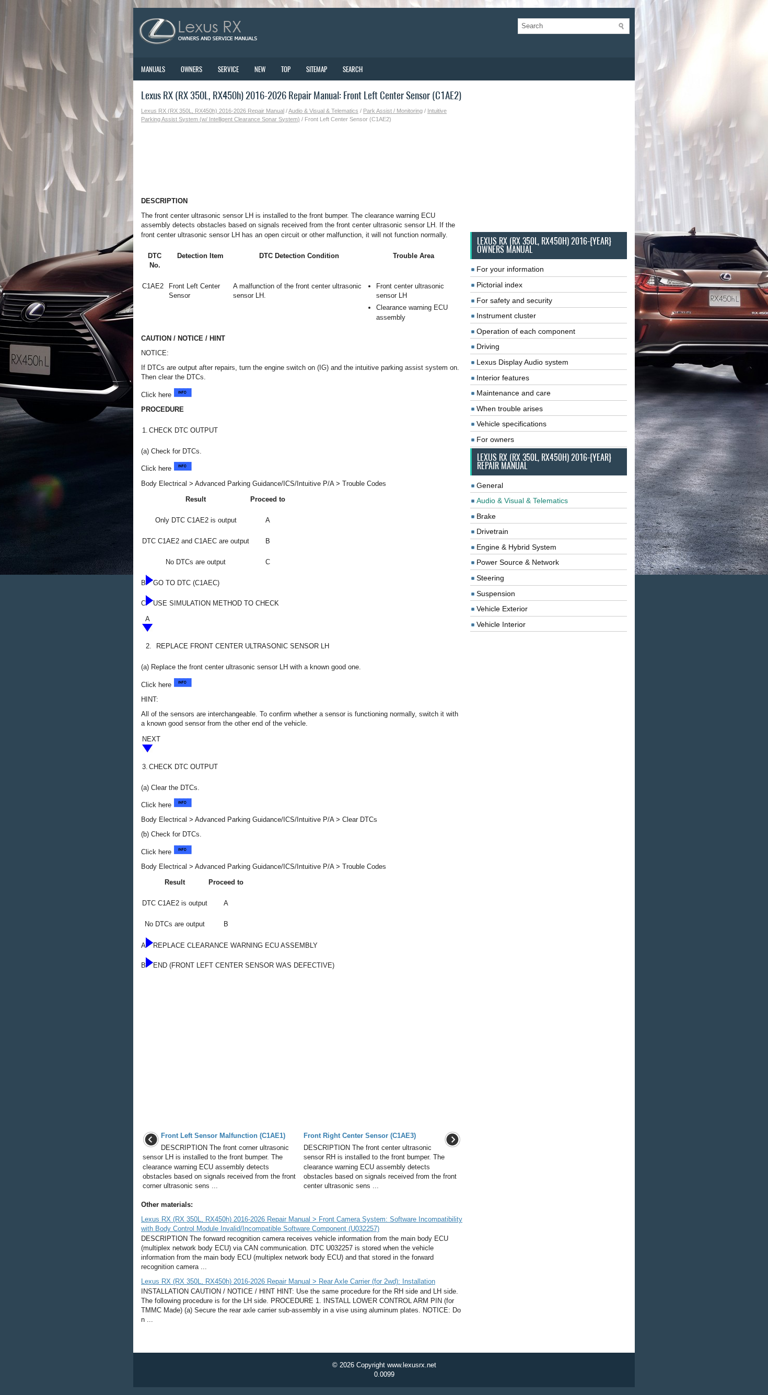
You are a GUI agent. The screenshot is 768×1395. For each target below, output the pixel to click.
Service (228, 69)
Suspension (495, 593)
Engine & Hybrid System (516, 547)
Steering (490, 578)
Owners (191, 69)
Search (353, 69)
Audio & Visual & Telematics (323, 111)
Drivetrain (492, 531)
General (489, 485)
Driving (487, 346)
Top (285, 69)
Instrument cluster (506, 315)
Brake (486, 516)
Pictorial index (499, 285)
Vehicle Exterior (502, 609)
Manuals (153, 69)
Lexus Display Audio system (522, 362)
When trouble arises (509, 408)
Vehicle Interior (501, 624)
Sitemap (316, 69)
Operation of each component (525, 331)
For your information (510, 269)
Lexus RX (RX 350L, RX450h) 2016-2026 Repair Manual (212, 111)
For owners (495, 439)
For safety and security (514, 300)
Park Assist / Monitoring (393, 111)
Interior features (502, 378)
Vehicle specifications (511, 424)
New (259, 69)
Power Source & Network (517, 562)
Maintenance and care (513, 393)
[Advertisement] (301, 160)
